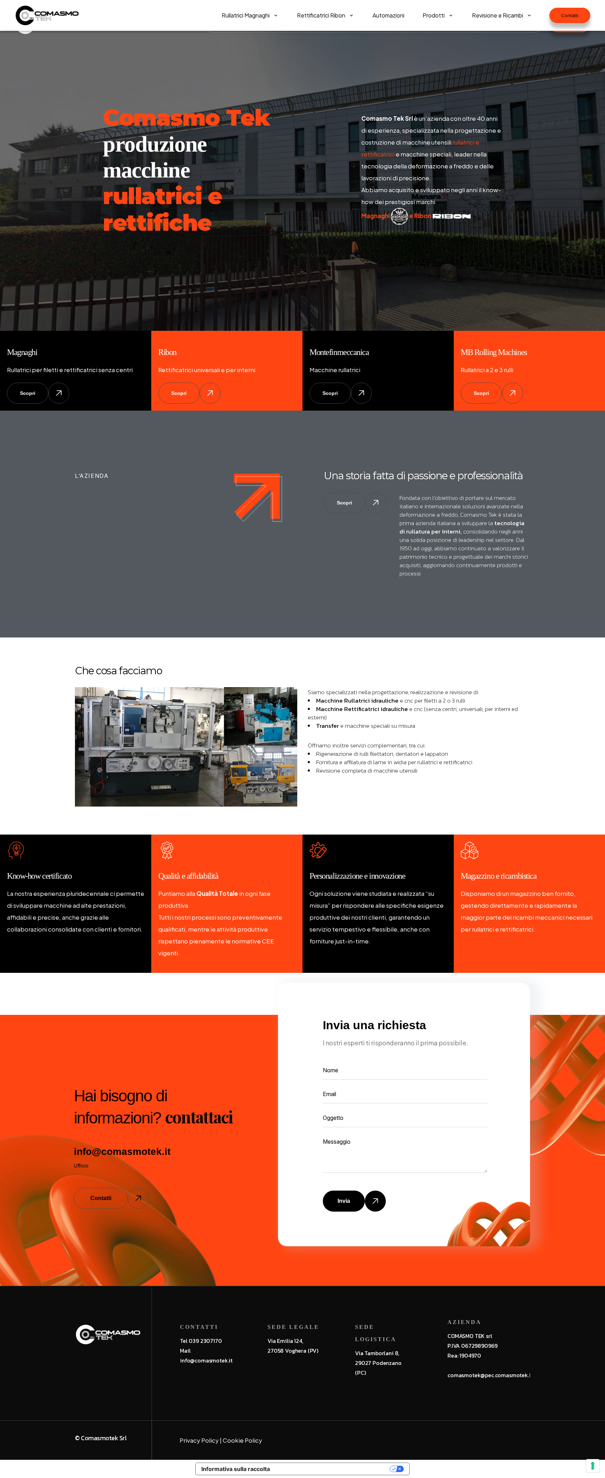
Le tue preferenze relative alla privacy (333, 1468)
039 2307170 (205, 1341)
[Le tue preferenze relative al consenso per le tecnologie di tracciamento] (592, 1465)
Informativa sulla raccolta (235, 1468)
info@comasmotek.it (122, 1151)
